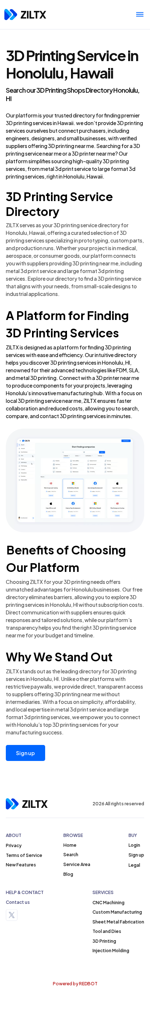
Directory (32, 211)
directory (84, 115)
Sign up (25, 753)
